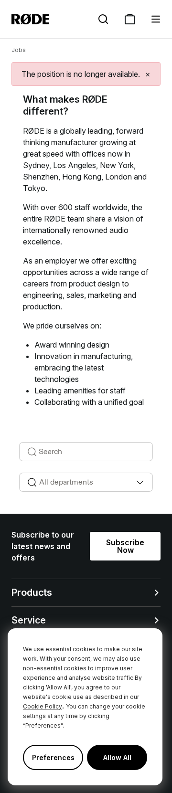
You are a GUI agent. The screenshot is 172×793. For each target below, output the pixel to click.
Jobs (18, 49)
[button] (156, 19)
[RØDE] (30, 19)
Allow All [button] (117, 757)
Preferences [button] (53, 757)
